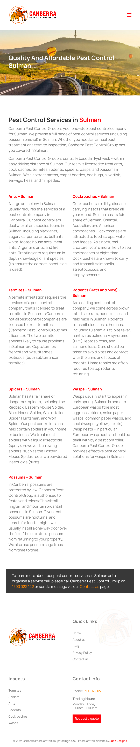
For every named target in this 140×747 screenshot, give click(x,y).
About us (79, 639)
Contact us (80, 659)
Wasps (13, 723)
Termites (15, 690)
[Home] (33, 14)
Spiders (14, 697)
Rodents (15, 710)
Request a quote (87, 718)
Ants (12, 703)
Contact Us (89, 586)
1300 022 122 (23, 586)
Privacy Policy (82, 652)
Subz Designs (118, 741)
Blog (76, 646)
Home (77, 633)
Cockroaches (18, 716)
